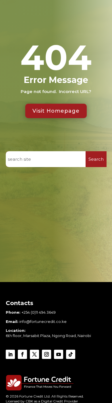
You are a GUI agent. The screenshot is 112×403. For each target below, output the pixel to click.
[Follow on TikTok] (70, 354)
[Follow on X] (34, 354)
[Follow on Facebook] (22, 354)
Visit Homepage (56, 111)
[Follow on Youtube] (58, 354)
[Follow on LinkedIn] (10, 354)
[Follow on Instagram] (46, 354)
